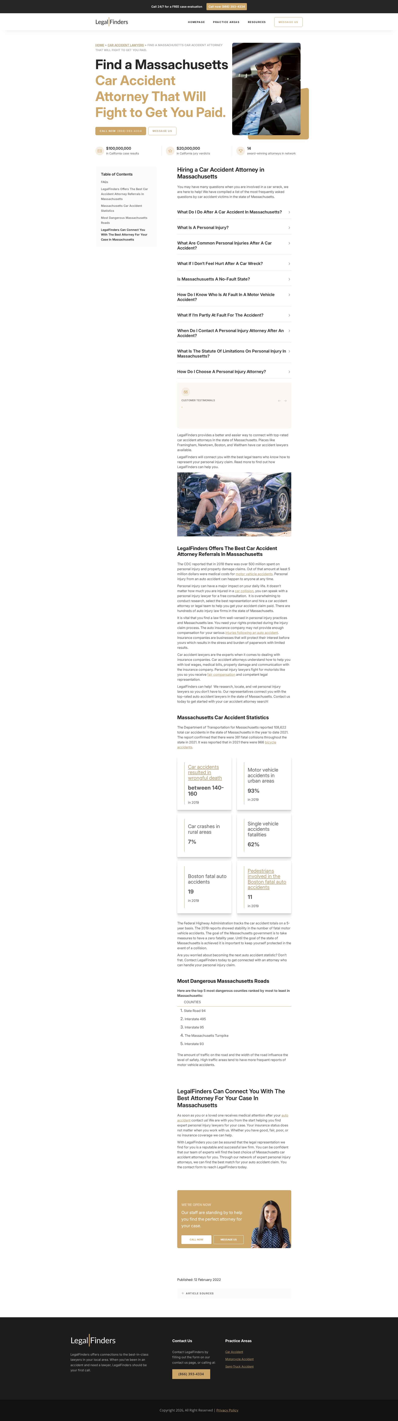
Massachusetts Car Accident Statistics (121, 208)
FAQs (104, 182)
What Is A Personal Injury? (203, 227)
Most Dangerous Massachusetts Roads (124, 220)
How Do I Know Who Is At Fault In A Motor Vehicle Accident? (226, 297)
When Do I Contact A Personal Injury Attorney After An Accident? (230, 333)
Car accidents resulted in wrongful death (205, 772)
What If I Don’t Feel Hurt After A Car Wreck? (220, 263)
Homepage (196, 22)
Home (99, 45)
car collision (244, 591)
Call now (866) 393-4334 (227, 6)
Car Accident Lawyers (126, 45)
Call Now (121, 130)
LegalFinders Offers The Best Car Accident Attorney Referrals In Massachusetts (124, 194)
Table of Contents (117, 174)
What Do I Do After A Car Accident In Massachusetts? (229, 212)
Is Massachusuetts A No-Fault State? (213, 279)
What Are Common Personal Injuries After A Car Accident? (224, 245)
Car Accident (234, 1352)
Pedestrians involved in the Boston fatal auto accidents (267, 879)
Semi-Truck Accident (239, 1366)
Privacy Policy (227, 1410)
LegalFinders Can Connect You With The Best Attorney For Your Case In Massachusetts (124, 234)
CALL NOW (196, 1239)
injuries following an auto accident (251, 633)
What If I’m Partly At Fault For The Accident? (220, 315)
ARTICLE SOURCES (200, 1293)
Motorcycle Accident (239, 1359)
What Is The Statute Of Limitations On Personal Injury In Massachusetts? (231, 354)
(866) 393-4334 (191, 1374)
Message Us (288, 22)
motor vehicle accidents (254, 574)
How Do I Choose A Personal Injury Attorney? (221, 371)
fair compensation (221, 674)
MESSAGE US (229, 1239)
